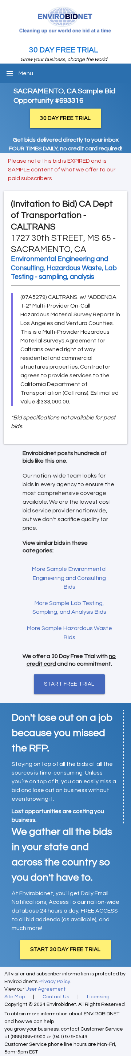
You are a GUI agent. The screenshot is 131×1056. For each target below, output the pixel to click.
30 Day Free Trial (63, 50)
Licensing (98, 996)
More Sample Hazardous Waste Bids (69, 632)
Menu (26, 73)
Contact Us (56, 996)
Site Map (14, 996)
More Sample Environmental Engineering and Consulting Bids (69, 578)
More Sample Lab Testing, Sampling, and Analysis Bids (69, 607)
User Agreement (45, 989)
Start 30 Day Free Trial (65, 949)
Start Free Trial (69, 684)
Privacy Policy (54, 981)
